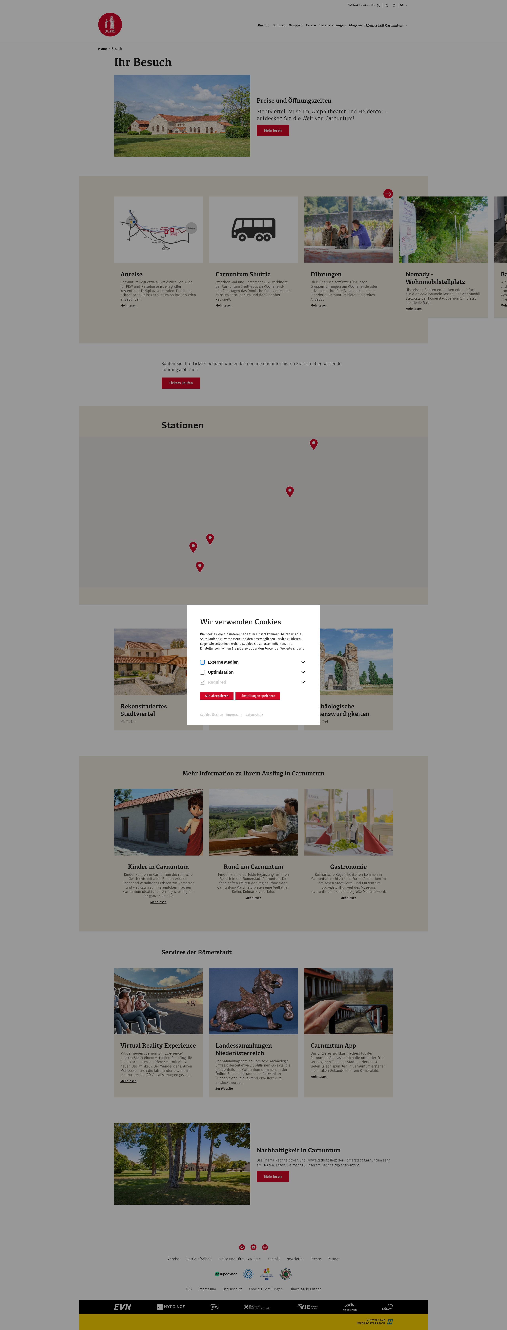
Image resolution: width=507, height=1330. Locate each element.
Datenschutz (254, 715)
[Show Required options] (303, 682)
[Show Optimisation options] (303, 672)
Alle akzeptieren (217, 696)
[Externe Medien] (202, 662)
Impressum (234, 715)
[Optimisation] (202, 672)
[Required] (202, 682)
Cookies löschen (211, 715)
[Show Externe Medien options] (303, 662)
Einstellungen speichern (257, 696)
